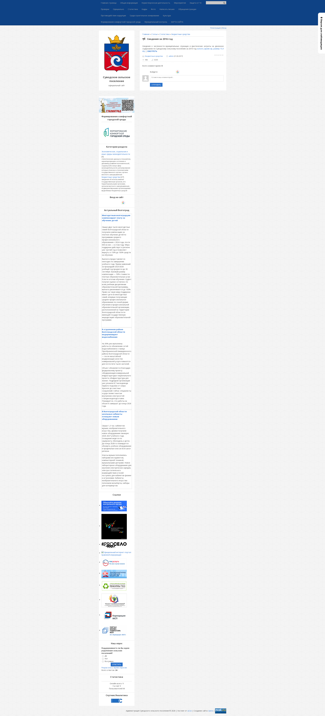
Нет (106, 658)
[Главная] (116, 71)
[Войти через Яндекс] (173, 72)
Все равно (109, 661)
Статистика (164, 34)
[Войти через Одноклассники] (182, 72)
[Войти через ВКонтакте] (164, 72)
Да (106, 656)
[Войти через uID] (160, 72)
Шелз (210, 711)
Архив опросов (120, 667)
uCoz (190, 711)
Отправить (156, 85)
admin (171, 56)
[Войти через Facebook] (169, 72)
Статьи (154, 34)
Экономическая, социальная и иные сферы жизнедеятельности (116, 152)
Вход (224, 28)
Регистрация (215, 28)
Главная (145, 34)
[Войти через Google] (178, 72)
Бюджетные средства (180, 34)
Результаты (106, 667)
